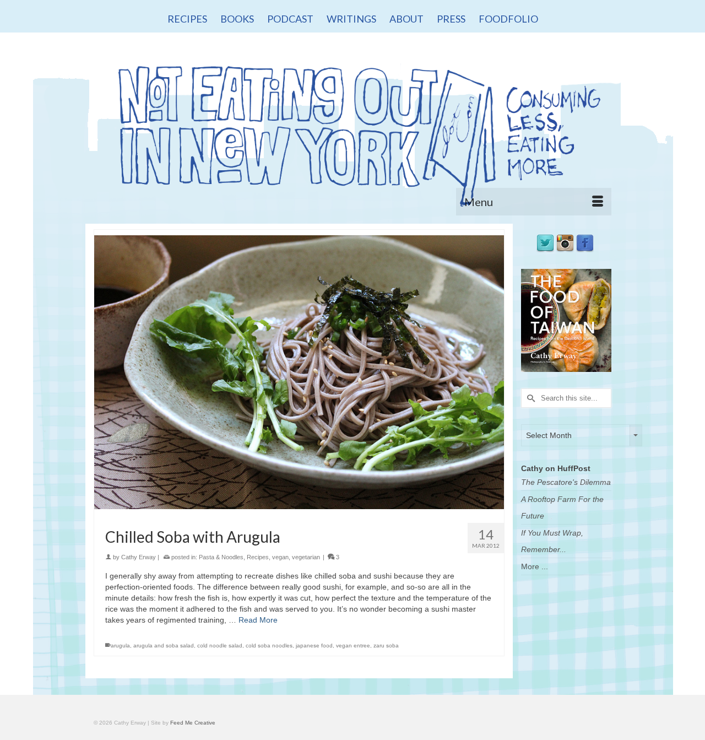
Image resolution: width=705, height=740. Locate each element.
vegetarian (306, 557)
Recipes (258, 557)
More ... (534, 566)
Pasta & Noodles (221, 557)
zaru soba (386, 645)
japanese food (314, 645)
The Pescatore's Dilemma (566, 482)
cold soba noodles (269, 645)
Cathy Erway (138, 557)
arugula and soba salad (163, 645)
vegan (280, 557)
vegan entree (353, 645)
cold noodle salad (219, 645)
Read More (258, 619)
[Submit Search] (529, 398)
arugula (120, 645)
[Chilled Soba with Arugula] (299, 371)
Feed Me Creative (192, 723)
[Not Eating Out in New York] (352, 131)
